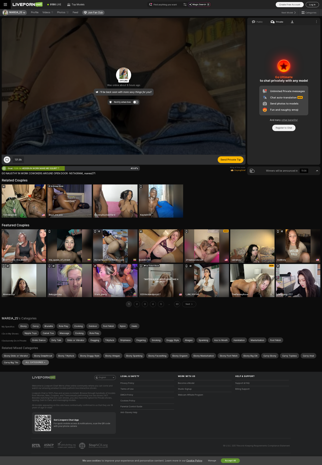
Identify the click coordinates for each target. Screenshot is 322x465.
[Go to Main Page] (27, 4)
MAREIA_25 (10, 318)
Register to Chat (284, 128)
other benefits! (289, 120)
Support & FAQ (242, 383)
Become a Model (186, 383)
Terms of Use (126, 389)
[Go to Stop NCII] (99, 446)
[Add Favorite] (7, 159)
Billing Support (242, 389)
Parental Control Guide (131, 406)
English (102, 377)
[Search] (185, 4)
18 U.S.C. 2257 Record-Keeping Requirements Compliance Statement (256, 446)
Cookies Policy (127, 401)
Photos (63, 12)
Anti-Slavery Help (128, 412)
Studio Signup (185, 389)
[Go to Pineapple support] (82, 446)
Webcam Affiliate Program (190, 395)
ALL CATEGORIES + (35, 362)
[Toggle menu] (5, 4)
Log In (312, 4)
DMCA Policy (126, 395)
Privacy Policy (127, 383)
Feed (75, 12)
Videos (47, 12)
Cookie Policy (194, 460)
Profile (34, 12)
